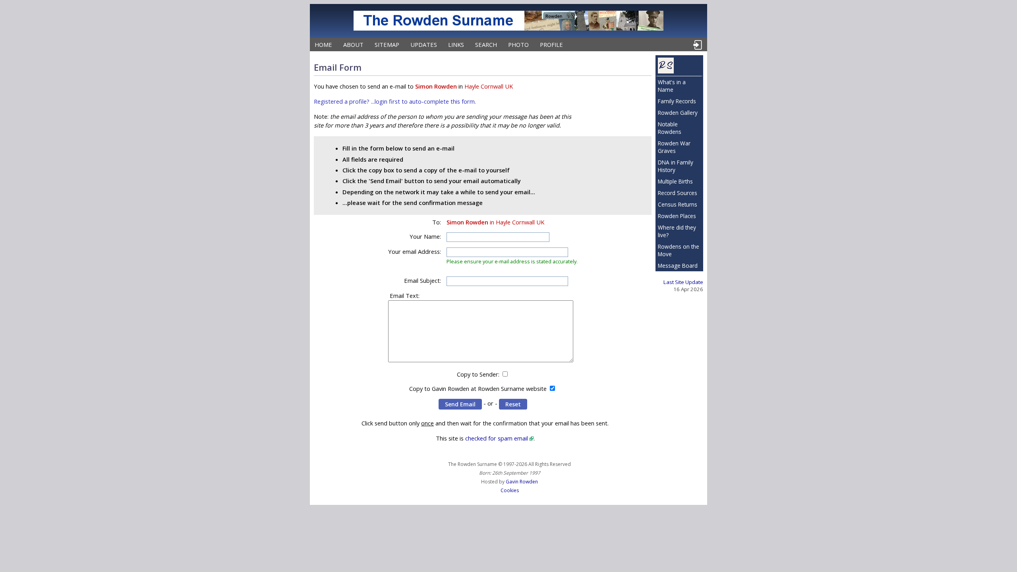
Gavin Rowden (522, 481)
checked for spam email (496, 438)
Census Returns (677, 204)
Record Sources (677, 193)
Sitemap (387, 44)
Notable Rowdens (669, 127)
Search (486, 44)
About (353, 44)
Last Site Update (683, 282)
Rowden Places (677, 216)
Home (323, 44)
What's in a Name (672, 85)
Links (456, 44)
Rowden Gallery (678, 112)
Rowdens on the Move (678, 250)
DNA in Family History (675, 166)
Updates (423, 44)
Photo (518, 44)
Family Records (677, 101)
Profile (551, 44)
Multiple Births (675, 181)
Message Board (678, 265)
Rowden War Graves (674, 147)
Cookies (510, 490)
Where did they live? (677, 231)
